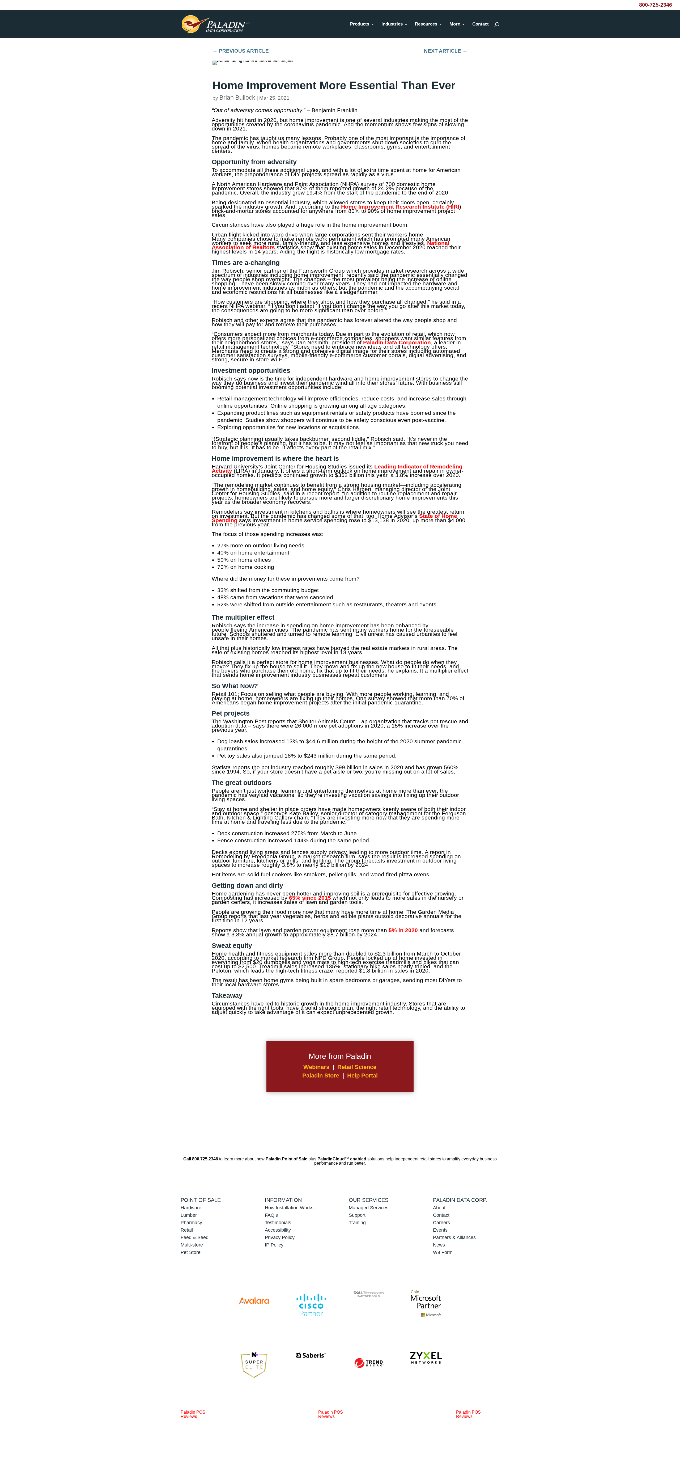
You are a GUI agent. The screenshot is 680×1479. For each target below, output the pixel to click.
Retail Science (356, 1067)
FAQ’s (271, 1215)
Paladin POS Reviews (193, 1414)
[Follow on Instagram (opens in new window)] (492, 1455)
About (439, 1207)
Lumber (189, 1215)
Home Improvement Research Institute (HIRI (400, 207)
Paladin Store (320, 1075)
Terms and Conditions (383, 1453)
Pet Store (191, 1252)
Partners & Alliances (454, 1237)
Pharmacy (191, 1222)
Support (357, 1215)
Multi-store (192, 1245)
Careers (441, 1222)
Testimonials (278, 1222)
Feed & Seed (195, 1237)
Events (440, 1230)
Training (357, 1222)
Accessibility (278, 1230)
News (439, 1245)
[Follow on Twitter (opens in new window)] (468, 1455)
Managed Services (368, 1207)
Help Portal (362, 1075)
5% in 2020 (403, 930)
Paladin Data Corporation (397, 342)
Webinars (316, 1067)
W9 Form (443, 1252)
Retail (187, 1230)
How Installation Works (289, 1207)
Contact (480, 24)
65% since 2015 (310, 898)
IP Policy (274, 1245)
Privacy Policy (280, 1237)
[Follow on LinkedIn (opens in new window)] (480, 1455)
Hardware (191, 1207)
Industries (392, 24)
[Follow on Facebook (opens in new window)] (457, 1455)
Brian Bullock (237, 97)
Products (359, 24)
